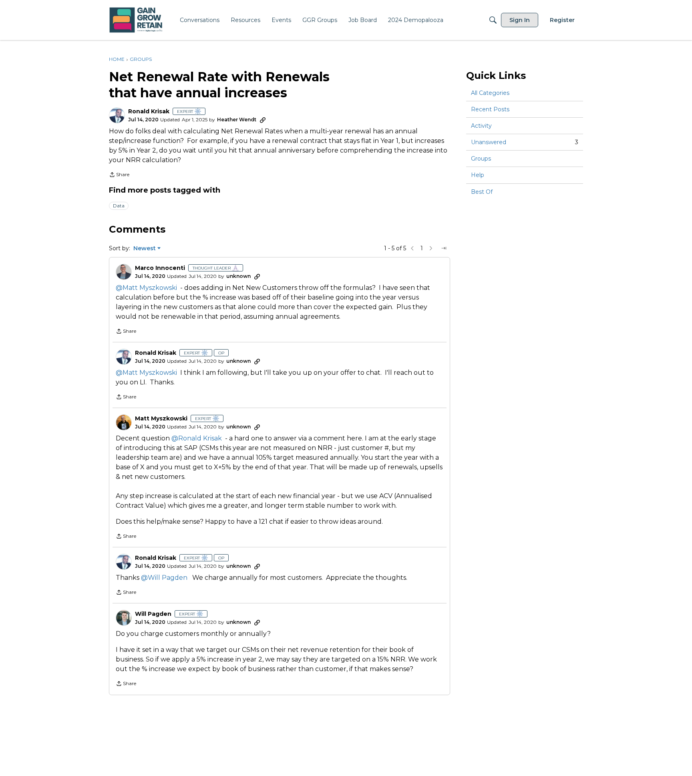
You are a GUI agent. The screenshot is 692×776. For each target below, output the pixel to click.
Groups (481, 158)
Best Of (482, 191)
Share (119, 175)
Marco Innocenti (160, 268)
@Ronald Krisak (196, 438)
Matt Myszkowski (161, 418)
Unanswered (524, 142)
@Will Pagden (164, 577)
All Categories (490, 92)
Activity (481, 125)
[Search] (493, 20)
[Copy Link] (263, 119)
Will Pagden (153, 614)
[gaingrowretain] (137, 20)
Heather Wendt (236, 120)
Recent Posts (490, 109)
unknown (238, 276)
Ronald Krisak (148, 111)
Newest (144, 249)
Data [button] (119, 206)
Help (477, 175)
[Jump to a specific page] (443, 248)
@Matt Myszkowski (146, 288)
